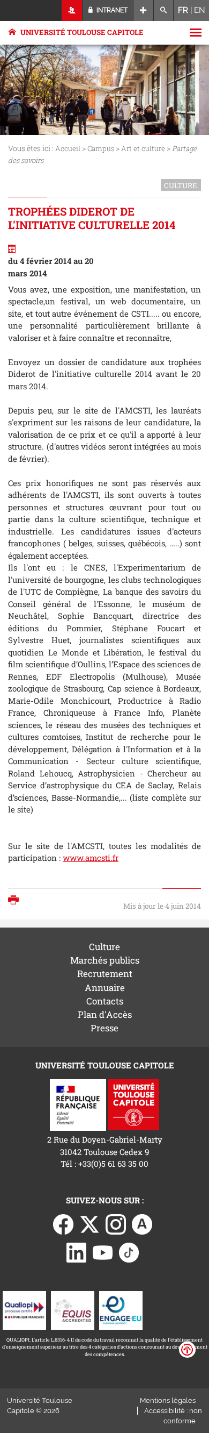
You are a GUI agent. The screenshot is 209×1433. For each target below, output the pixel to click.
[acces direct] (143, 10)
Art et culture (143, 148)
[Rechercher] (164, 10)
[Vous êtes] (72, 10)
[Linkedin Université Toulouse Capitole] (76, 1251)
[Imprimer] (16, 901)
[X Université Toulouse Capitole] (89, 1223)
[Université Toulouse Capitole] (133, 1104)
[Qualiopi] (24, 1309)
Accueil (67, 148)
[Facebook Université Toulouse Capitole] (63, 1223)
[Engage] (121, 1309)
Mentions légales (168, 1400)
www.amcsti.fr (90, 857)
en (199, 10)
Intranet (111, 10)
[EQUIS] (72, 1309)
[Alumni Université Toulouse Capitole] (142, 1223)
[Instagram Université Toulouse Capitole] (116, 1223)
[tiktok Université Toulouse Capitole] (129, 1251)
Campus (100, 148)
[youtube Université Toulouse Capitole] (103, 1251)
